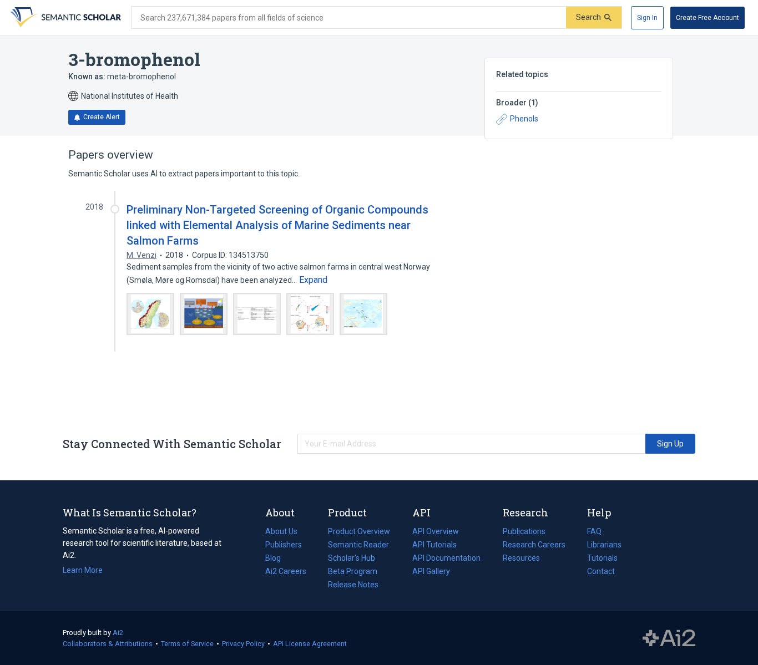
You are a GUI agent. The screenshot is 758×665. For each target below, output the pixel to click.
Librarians (604, 544)
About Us (281, 531)
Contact (601, 571)
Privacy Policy (243, 643)
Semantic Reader (358, 544)
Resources (521, 559)
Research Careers (534, 545)
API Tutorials (434, 544)
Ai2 (118, 632)
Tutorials (602, 558)
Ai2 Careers (285, 572)
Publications (524, 532)
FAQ (594, 531)
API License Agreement (310, 643)
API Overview (435, 531)
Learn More (83, 570)
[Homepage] (64, 17)
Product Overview (359, 531)
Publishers (283, 544)
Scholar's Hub (351, 558)
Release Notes (353, 584)
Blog (277, 559)
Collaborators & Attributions (108, 643)
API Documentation (446, 559)
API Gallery (431, 571)
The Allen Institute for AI (669, 638)
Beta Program (352, 571)
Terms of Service (187, 643)
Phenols (524, 118)
